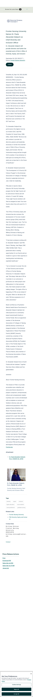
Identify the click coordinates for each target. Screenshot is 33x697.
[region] (16, 684)
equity (14, 501)
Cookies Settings (16, 684)
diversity (8, 501)
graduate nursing (21, 507)
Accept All (16, 694)
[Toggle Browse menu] (27, 9)
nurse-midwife (20, 504)
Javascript (6, 568)
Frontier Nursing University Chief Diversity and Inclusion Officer (16, 489)
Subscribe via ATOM (8, 565)
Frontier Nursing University (17, 60)
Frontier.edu (9, 447)
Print (4, 558)
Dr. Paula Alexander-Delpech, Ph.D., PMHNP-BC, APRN (15, 484)
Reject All (16, 689)
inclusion (21, 501)
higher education (10, 504)
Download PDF (7, 560)
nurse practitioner (11, 507)
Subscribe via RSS (8, 563)
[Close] (31, 674)
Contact (8, 542)
